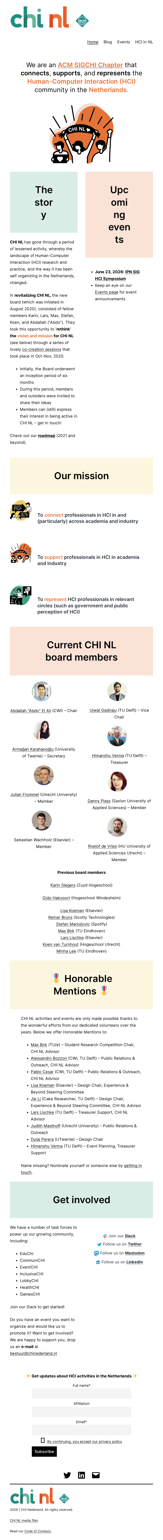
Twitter (135, 1244)
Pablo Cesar (42, 1071)
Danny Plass (99, 801)
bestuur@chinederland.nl (33, 1353)
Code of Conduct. (37, 1531)
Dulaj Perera (42, 1139)
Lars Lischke (72, 937)
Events (123, 42)
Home (92, 42)
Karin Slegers (62, 885)
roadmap (46, 435)
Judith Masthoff (45, 1125)
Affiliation (82, 1403)
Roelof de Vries (102, 846)
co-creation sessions (41, 349)
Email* (81, 1422)
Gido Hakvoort (56, 898)
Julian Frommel (24, 794)
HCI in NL (144, 42)
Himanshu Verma (108, 755)
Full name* (81, 1385)
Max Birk (66, 930)
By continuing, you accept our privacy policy (84, 1441)
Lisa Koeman (72, 910)
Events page (106, 292)
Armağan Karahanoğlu (33, 749)
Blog (108, 42)
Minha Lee (66, 951)
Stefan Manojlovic (73, 924)
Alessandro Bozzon (49, 1058)
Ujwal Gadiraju (103, 710)
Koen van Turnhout (61, 944)
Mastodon (135, 1253)
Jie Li (36, 1098)
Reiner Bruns (60, 917)
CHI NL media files (24, 1520)
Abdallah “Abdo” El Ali (30, 710)
